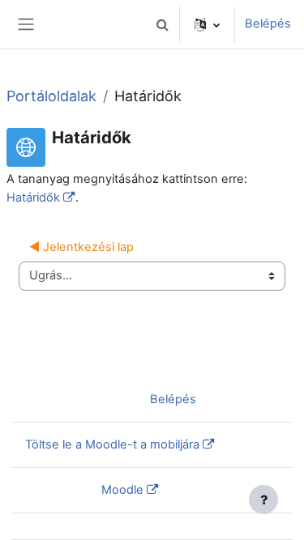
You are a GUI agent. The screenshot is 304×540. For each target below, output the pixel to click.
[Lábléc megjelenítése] (263, 499)
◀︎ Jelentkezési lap (81, 247)
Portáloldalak (51, 95)
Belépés (268, 23)
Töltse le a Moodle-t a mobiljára (112, 444)
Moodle (122, 490)
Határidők (33, 197)
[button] (162, 24)
